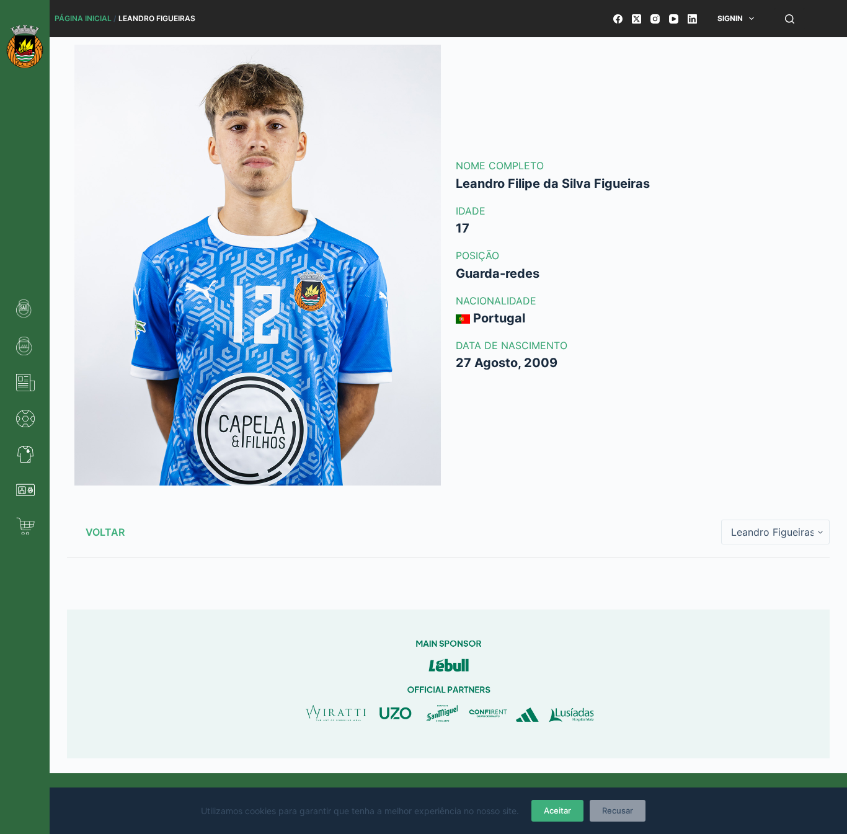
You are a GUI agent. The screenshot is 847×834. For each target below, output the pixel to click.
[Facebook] (618, 19)
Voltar (105, 532)
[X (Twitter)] (636, 19)
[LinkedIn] (692, 19)
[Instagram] (655, 19)
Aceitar (557, 810)
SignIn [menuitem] (730, 18)
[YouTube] (673, 19)
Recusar (617, 810)
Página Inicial (83, 18)
